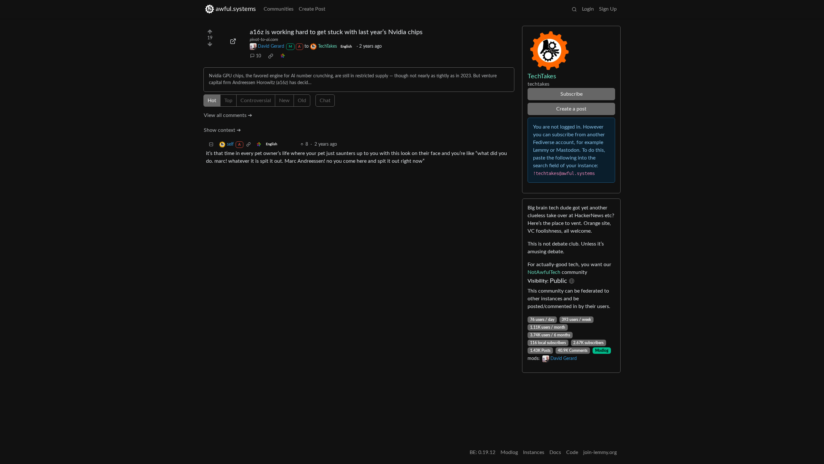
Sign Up (608, 9)
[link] (270, 56)
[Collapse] (211, 145)
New (284, 100)
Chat (325, 100)
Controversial (255, 100)
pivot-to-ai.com (264, 39)
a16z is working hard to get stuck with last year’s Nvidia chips (336, 32)
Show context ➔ (222, 130)
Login (588, 9)
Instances (533, 452)
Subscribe (571, 94)
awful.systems (236, 9)
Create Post (312, 9)
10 (258, 56)
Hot (212, 100)
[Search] (574, 9)
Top (228, 100)
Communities (279, 9)
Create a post (571, 108)
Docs (555, 452)
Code (572, 452)
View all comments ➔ (228, 115)
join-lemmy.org (600, 452)
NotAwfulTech (544, 272)
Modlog (601, 351)
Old (302, 100)
